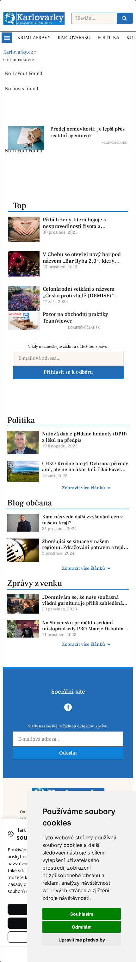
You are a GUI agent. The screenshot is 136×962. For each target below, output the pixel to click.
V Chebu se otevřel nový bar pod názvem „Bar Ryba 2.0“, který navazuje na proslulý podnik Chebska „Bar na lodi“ (82, 264)
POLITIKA (108, 37)
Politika (21, 420)
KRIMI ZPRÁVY (34, 37)
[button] (7, 38)
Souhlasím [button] (81, 914)
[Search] (125, 18)
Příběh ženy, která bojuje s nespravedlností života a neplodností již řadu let (74, 226)
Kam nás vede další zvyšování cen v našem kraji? (82, 520)
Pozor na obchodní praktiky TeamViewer (75, 317)
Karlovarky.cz (18, 52)
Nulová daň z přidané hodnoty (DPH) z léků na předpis (84, 437)
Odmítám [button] (82, 927)
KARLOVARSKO (74, 37)
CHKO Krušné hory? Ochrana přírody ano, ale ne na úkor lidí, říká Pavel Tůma (85, 469)
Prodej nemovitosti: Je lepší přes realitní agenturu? (87, 132)
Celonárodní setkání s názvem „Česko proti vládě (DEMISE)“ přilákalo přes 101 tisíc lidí (78, 296)
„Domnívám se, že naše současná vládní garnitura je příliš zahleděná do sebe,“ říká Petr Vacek (82, 603)
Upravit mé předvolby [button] (82, 939)
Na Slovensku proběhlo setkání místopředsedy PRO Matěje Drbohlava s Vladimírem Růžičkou (85, 629)
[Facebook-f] (68, 707)
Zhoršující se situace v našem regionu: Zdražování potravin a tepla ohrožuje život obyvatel (84, 547)
